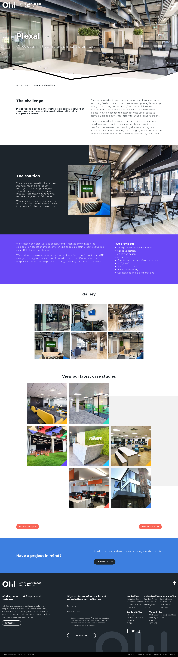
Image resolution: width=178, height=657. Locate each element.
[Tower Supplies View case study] (89, 446)
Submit (79, 635)
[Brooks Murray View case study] (89, 488)
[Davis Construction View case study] (47, 403)
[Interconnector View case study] (89, 403)
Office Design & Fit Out (22, 5)
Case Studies (30, 85)
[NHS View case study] (131, 488)
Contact (173, 654)
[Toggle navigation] (173, 5)
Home (19, 85)
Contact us (103, 561)
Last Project (29, 526)
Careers (164, 654)
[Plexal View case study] (47, 446)
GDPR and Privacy (152, 654)
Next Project (148, 526)
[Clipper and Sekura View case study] (131, 446)
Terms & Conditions (135, 654)
